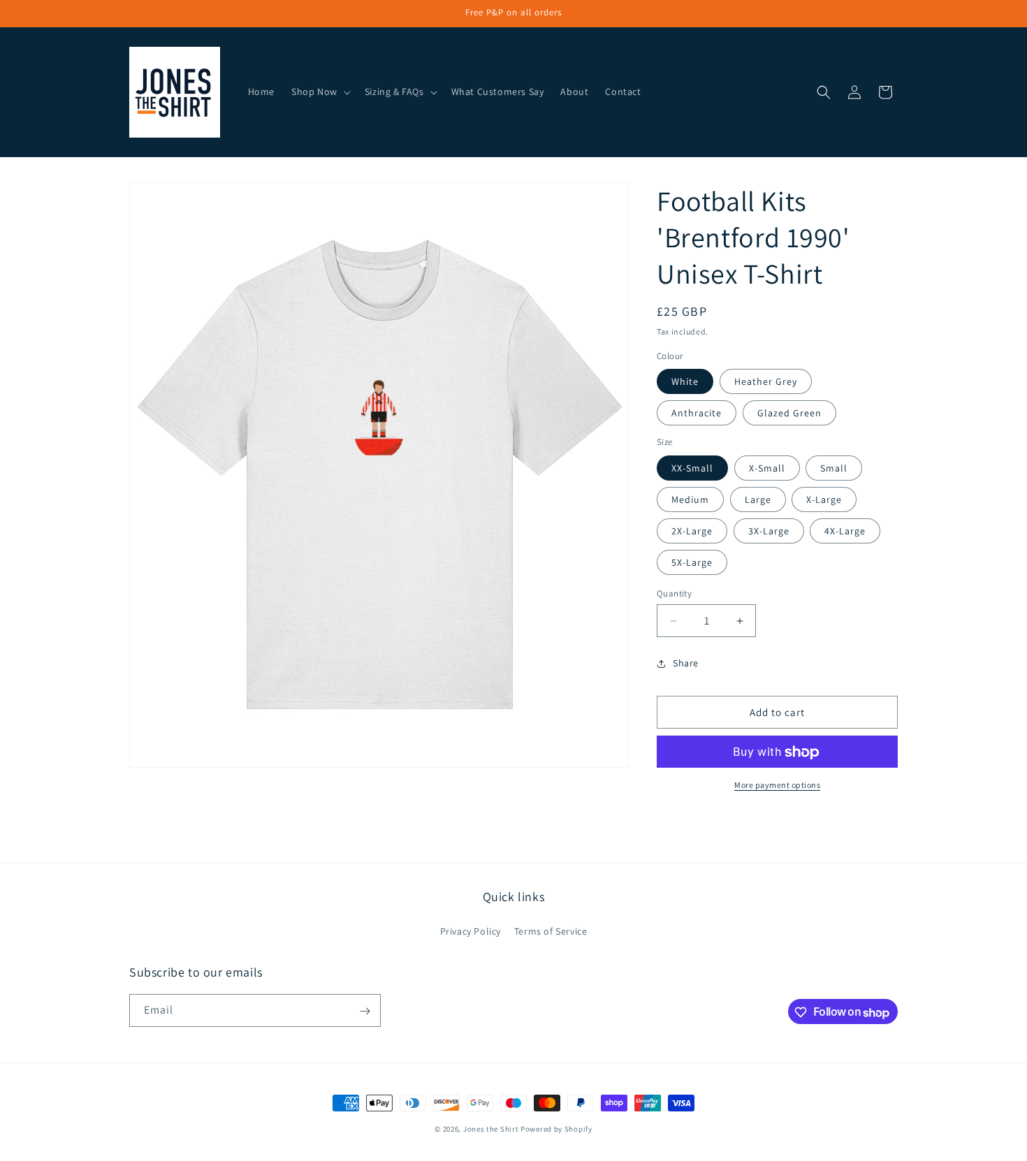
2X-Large (692, 531)
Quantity (674, 593)
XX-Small (692, 468)
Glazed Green (789, 413)
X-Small (767, 468)
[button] (319, 91)
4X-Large (845, 531)
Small (833, 468)
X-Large (824, 499)
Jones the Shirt (491, 1129)
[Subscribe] (364, 1011)
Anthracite (696, 413)
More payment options (777, 785)
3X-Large (768, 531)
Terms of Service (551, 930)
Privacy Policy (470, 930)
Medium (690, 499)
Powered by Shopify (556, 1129)
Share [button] (686, 663)
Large (758, 499)
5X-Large (692, 562)
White (685, 382)
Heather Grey (765, 382)
